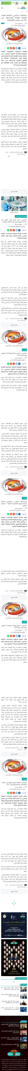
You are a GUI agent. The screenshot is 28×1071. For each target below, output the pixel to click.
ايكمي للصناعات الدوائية (21, 154)
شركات (3, 23)
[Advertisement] (14, 98)
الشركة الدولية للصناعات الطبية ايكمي (16, 152)
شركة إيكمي (19, 749)
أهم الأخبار (23, 216)
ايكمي (6, 152)
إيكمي (22, 747)
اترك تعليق (13, 191)
